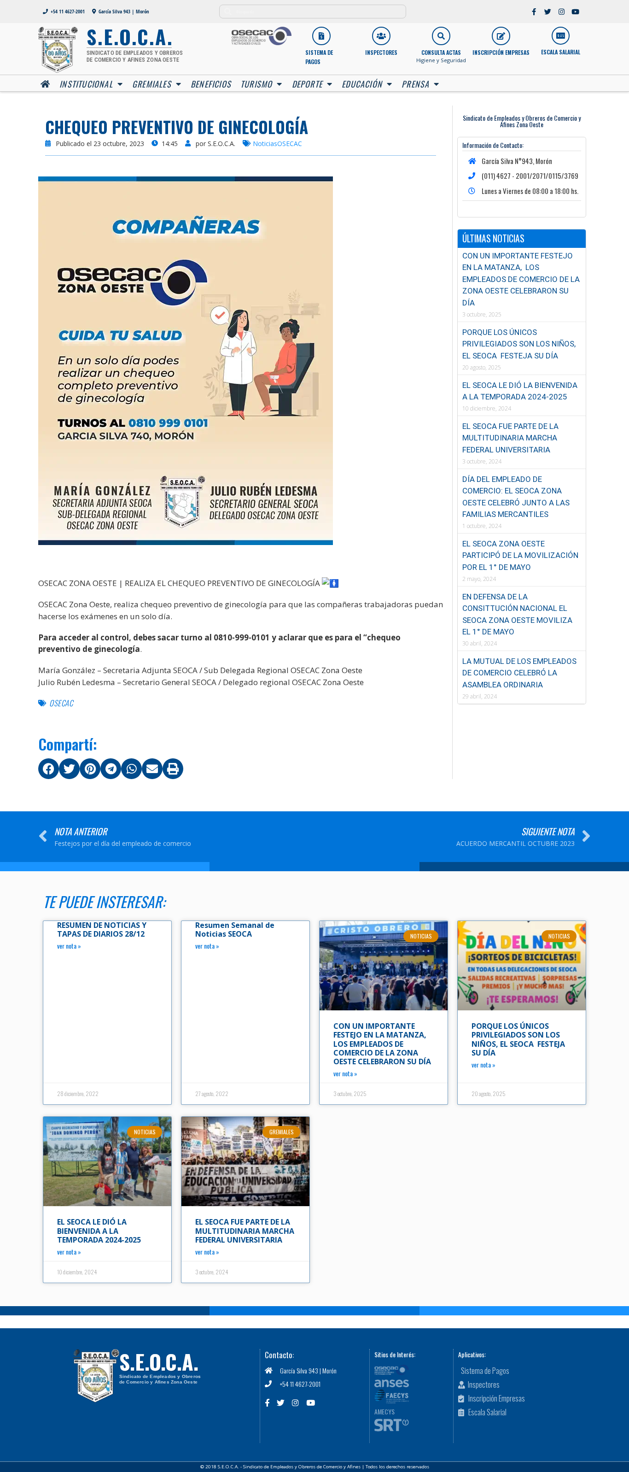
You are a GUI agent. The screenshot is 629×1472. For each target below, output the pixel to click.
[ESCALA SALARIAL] (561, 36)
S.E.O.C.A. (158, 1361)
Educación (362, 84)
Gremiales (151, 84)
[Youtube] (575, 11)
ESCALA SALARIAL (560, 52)
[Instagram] (562, 11)
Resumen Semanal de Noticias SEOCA (234, 929)
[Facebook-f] (534, 11)
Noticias (265, 143)
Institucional (86, 84)
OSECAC (289, 143)
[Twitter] (548, 11)
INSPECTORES (381, 52)
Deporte (307, 84)
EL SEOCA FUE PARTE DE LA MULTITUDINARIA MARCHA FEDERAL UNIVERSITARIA (510, 438)
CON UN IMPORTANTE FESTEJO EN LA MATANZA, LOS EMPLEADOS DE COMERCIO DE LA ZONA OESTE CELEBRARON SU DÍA (521, 279)
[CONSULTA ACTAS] (441, 36)
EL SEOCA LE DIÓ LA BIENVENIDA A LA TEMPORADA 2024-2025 (99, 1230)
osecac (61, 703)
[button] (48, 768)
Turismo (256, 84)
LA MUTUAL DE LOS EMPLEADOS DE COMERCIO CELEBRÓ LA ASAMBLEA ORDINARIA (519, 673)
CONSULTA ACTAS (441, 52)
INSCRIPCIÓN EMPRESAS (501, 52)
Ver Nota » (69, 945)
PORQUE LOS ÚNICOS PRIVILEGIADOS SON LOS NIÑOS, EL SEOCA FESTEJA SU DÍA (519, 344)
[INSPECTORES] (381, 36)
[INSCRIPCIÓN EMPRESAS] (501, 36)
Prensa (415, 84)
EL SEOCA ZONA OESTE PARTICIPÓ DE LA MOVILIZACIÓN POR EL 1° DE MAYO (520, 555)
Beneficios (211, 84)
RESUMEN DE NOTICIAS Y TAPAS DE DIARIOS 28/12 (101, 929)
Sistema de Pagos (319, 56)
